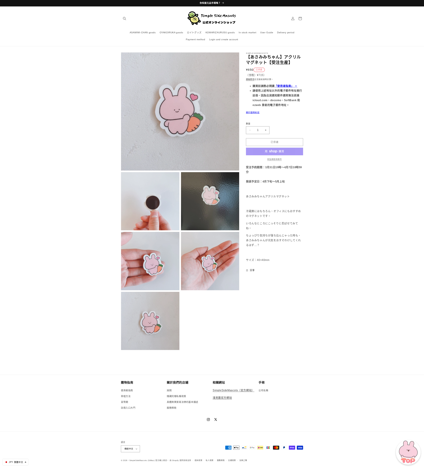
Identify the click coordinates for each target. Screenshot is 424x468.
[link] (274, 159)
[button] (124, 18)
